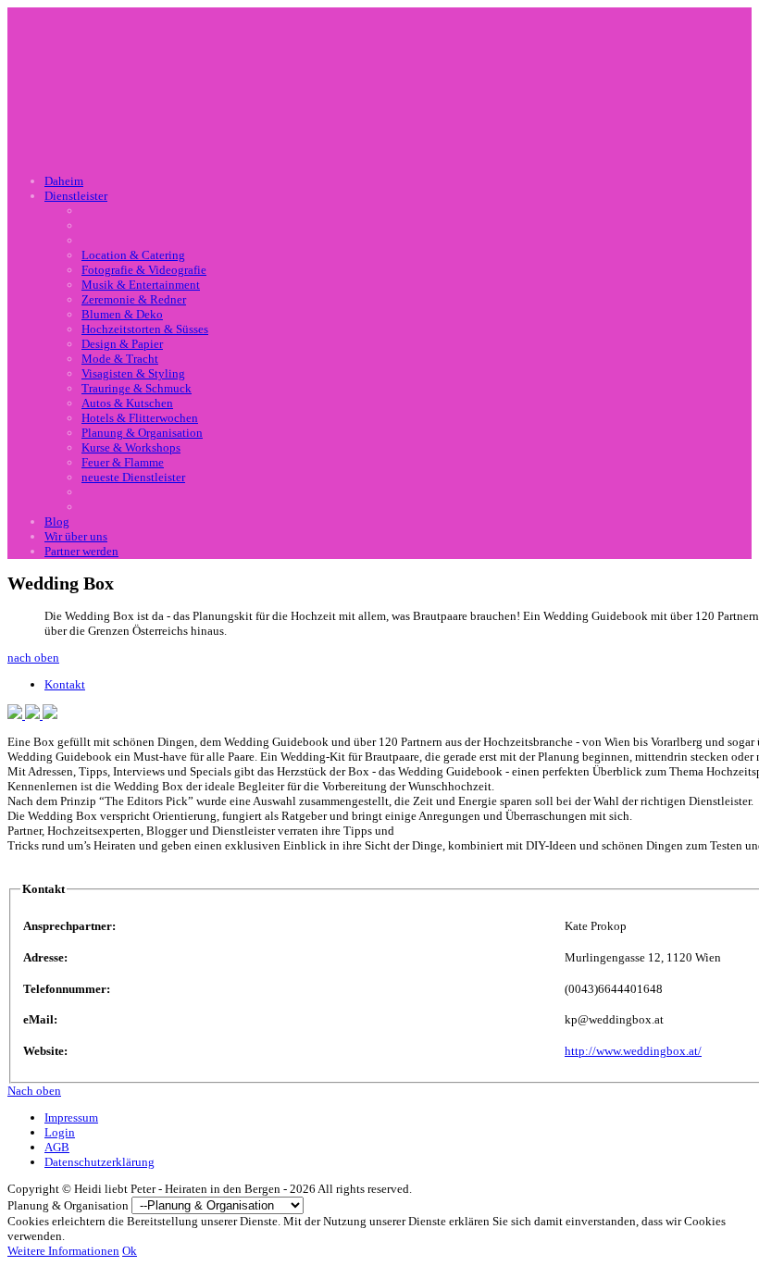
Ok (129, 1251)
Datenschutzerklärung (99, 1162)
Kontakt (64, 684)
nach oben (33, 657)
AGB (56, 1147)
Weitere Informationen (63, 1251)
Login (59, 1132)
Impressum (71, 1117)
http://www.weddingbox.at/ (633, 1051)
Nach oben (34, 1091)
